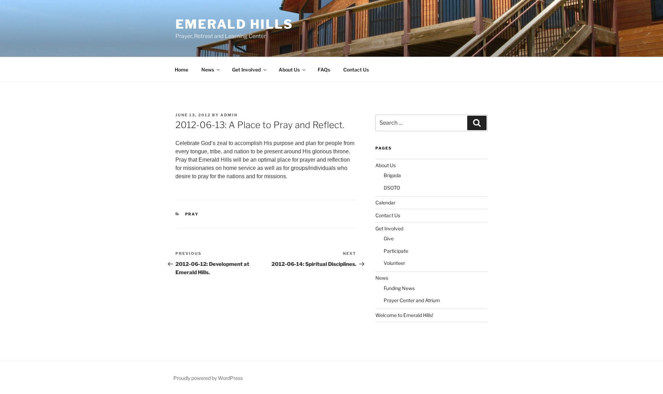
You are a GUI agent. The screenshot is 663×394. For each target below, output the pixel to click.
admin (229, 115)
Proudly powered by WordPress (208, 378)
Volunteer (394, 263)
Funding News (399, 288)
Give (389, 238)
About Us (289, 70)
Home (181, 70)
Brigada (392, 175)
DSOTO (392, 188)
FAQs (324, 70)
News (207, 70)
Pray (192, 214)
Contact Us (356, 70)
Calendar (385, 202)
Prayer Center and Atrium (412, 300)
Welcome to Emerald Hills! (404, 315)
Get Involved (246, 70)
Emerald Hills (234, 24)
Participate (396, 251)
